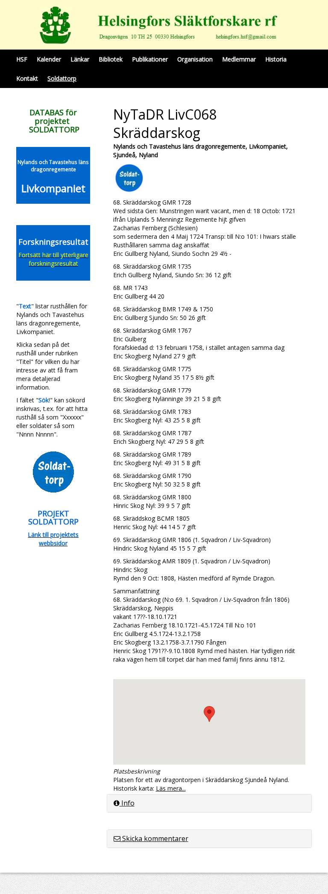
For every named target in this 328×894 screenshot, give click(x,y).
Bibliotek (111, 59)
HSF (21, 59)
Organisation (195, 59)
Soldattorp (61, 78)
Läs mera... (171, 788)
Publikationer (150, 59)
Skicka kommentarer (154, 838)
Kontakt (27, 78)
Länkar (79, 59)
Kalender (49, 59)
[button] (209, 714)
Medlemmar (239, 59)
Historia (276, 59)
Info (127, 803)
